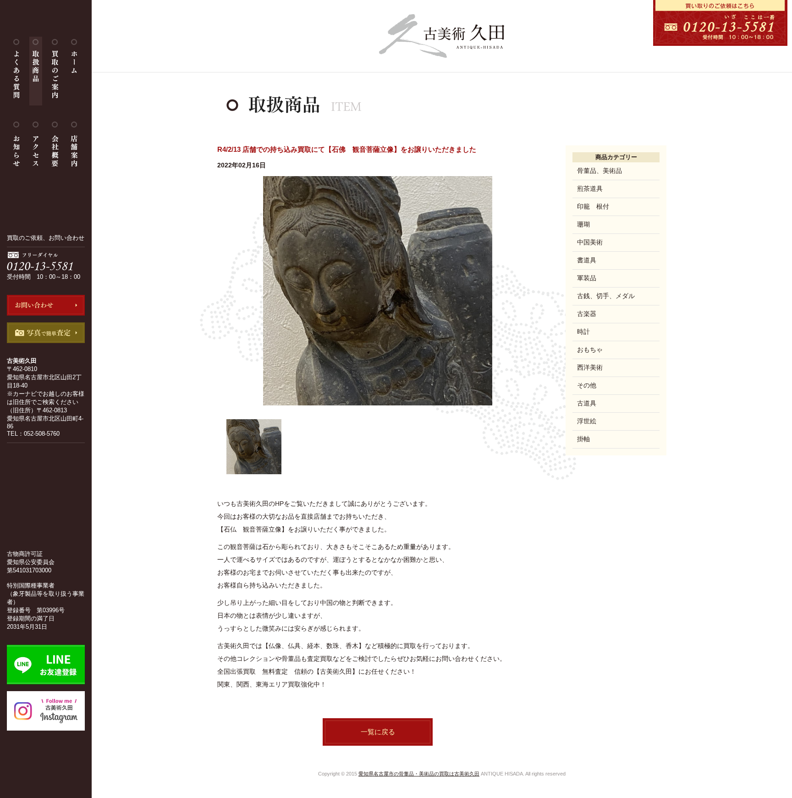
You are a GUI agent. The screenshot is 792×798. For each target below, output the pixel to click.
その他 (586, 385)
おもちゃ (590, 349)
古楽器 (586, 313)
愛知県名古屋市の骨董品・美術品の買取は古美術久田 (418, 773)
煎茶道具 (590, 188)
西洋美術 (590, 367)
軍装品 (586, 278)
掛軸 (583, 439)
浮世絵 (586, 421)
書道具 (586, 260)
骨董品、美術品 (599, 170)
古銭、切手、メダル (606, 295)
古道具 (586, 403)
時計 (583, 331)
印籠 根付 (593, 206)
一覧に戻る (378, 732)
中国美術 (590, 242)
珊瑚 (583, 224)
